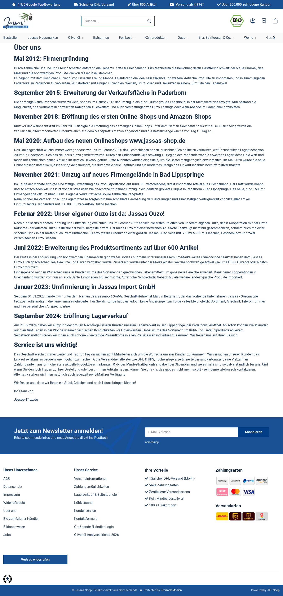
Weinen (130, 83)
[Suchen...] (149, 21)
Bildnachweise (14, 527)
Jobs (7, 535)
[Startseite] (18, 21)
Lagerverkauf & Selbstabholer (96, 495)
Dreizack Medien (171, 590)
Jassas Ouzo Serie (161, 233)
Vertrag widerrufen (35, 559)
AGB (6, 479)
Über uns (9, 511)
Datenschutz (12, 487)
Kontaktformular (86, 519)
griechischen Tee (43, 262)
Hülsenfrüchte (109, 277)
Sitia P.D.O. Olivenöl (235, 262)
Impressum (11, 495)
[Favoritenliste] (264, 21)
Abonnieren (253, 432)
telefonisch (228, 369)
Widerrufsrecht (14, 503)
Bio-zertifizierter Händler (21, 519)
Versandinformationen (90, 479)
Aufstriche (129, 277)
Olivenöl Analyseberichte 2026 (96, 535)
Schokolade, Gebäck (153, 277)
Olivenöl (65, 78)
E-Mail (99, 374)
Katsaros (20, 228)
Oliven (81, 262)
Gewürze (63, 262)
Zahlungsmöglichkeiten (91, 487)
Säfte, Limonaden (85, 277)
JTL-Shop (273, 590)
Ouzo (98, 204)
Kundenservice (85, 511)
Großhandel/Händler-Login (94, 527)
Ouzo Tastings (162, 107)
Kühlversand (83, 503)
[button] (252, 21)
